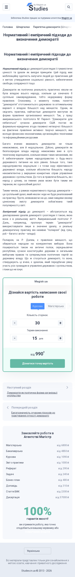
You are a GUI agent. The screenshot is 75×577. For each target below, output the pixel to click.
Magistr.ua (67, 18)
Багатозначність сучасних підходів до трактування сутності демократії (33, 414)
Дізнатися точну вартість (37, 363)
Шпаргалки (23, 27)
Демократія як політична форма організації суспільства (32, 394)
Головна (8, 27)
